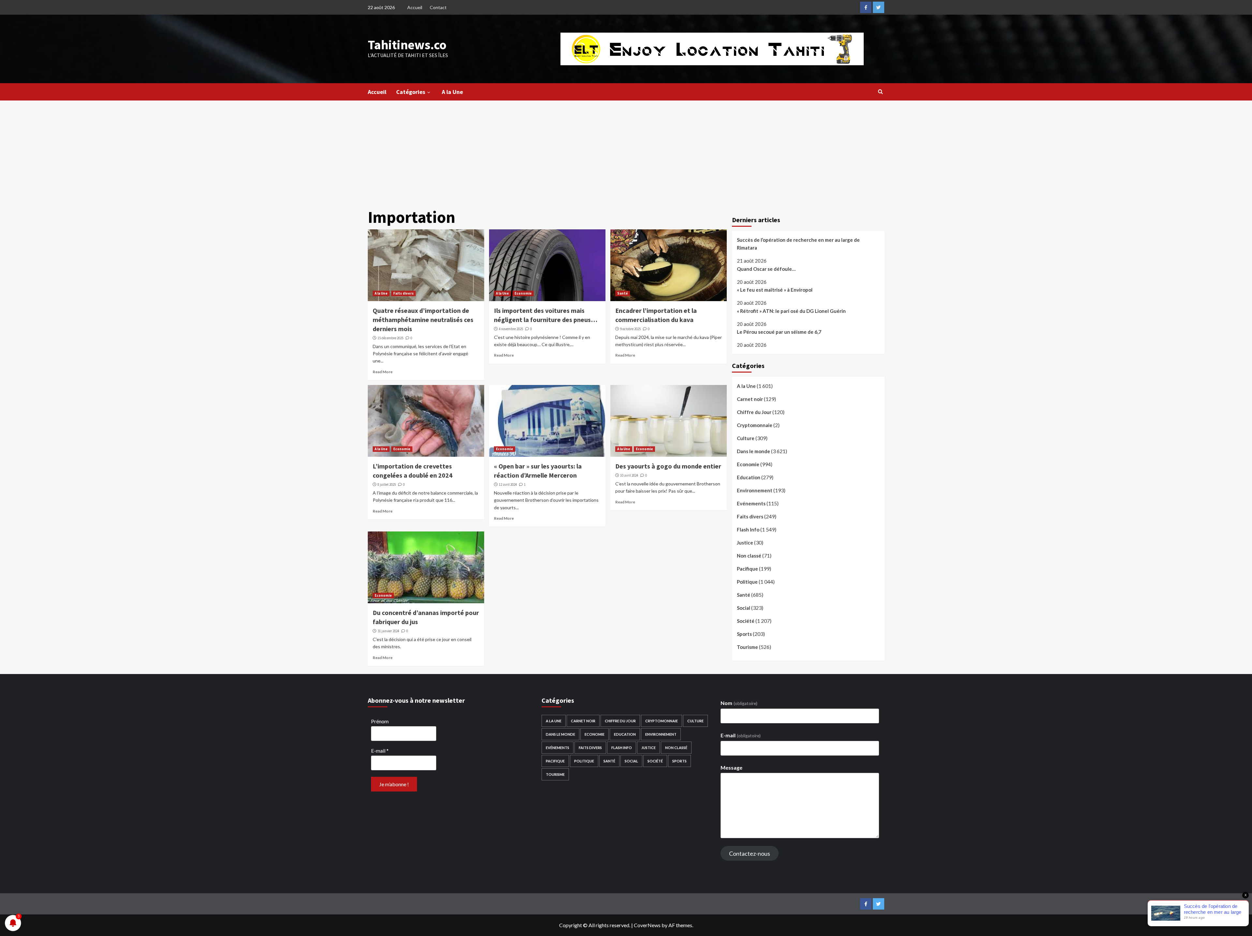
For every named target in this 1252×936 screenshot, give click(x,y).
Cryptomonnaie (754, 425)
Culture (745, 438)
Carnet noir (750, 399)
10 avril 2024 (629, 475)
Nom (739, 703)
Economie (523, 293)
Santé (622, 293)
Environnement (754, 490)
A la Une (452, 92)
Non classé (749, 556)
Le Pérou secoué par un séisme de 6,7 (779, 332)
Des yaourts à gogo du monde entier (668, 466)
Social (743, 608)
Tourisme (747, 647)
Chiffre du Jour (754, 412)
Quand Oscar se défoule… (766, 269)
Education (748, 477)
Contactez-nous (749, 853)
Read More (383, 371)
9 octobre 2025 (630, 329)
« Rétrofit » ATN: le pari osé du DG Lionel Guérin (791, 311)
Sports (744, 634)
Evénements (751, 503)
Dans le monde (753, 451)
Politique (747, 582)
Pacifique (747, 569)
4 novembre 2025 (511, 329)
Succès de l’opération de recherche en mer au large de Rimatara (798, 244)
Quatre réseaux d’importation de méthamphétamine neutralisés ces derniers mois (423, 319)
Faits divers (403, 293)
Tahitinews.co (407, 45)
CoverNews (647, 925)
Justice (745, 542)
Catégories (410, 92)
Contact (438, 7)
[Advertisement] (626, 149)
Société (745, 621)
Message (731, 767)
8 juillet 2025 (387, 484)
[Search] (880, 91)
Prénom (380, 721)
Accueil (414, 7)
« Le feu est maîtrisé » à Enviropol (774, 290)
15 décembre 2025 (390, 338)
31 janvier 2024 (388, 631)
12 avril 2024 (508, 484)
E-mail (380, 750)
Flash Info (748, 529)
